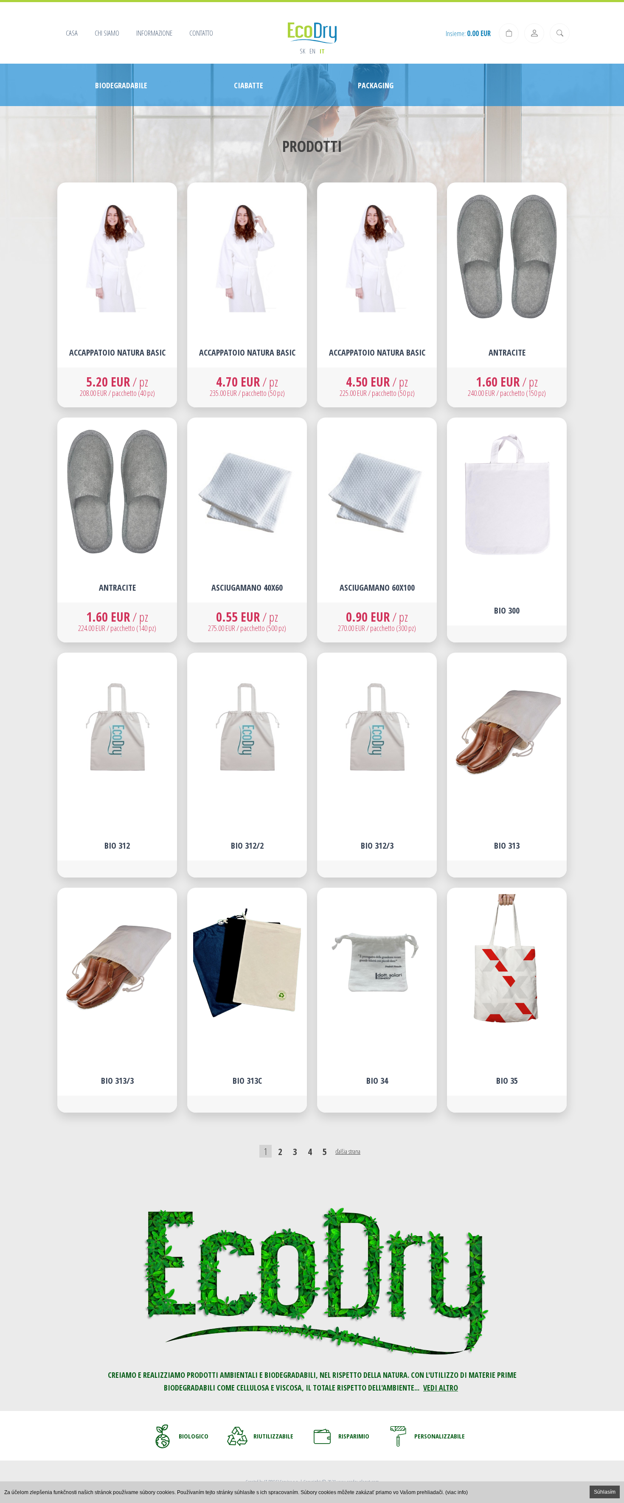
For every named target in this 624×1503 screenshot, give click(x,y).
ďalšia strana (347, 1151)
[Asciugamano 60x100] (377, 530)
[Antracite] (507, 294)
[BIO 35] (507, 1000)
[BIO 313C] (247, 1000)
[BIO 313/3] (117, 1000)
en (312, 51)
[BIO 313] (507, 765)
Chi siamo (107, 33)
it (322, 51)
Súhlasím (605, 1492)
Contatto (201, 33)
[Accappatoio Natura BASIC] (117, 294)
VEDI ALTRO (440, 1387)
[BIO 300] (507, 530)
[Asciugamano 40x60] (247, 530)
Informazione (154, 33)
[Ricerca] (560, 33)
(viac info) (456, 1492)
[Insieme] (509, 33)
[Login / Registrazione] (534, 33)
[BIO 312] (117, 765)
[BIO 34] (377, 1000)
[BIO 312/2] (247, 765)
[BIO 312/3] (377, 765)
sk (302, 51)
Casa (72, 33)
